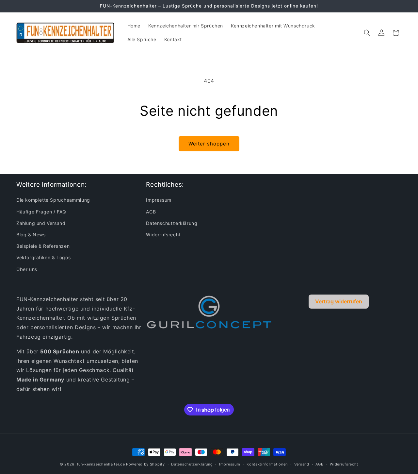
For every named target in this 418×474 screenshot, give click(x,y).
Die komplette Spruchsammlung (53, 200)
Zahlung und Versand (40, 223)
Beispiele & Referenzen (43, 246)
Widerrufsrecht (163, 234)
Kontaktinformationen (267, 464)
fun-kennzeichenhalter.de (101, 464)
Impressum (158, 200)
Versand (301, 464)
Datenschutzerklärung (171, 223)
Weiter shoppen (209, 144)
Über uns (26, 269)
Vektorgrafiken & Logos (43, 257)
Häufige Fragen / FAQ (41, 211)
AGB (151, 211)
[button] (367, 32)
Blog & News (31, 234)
